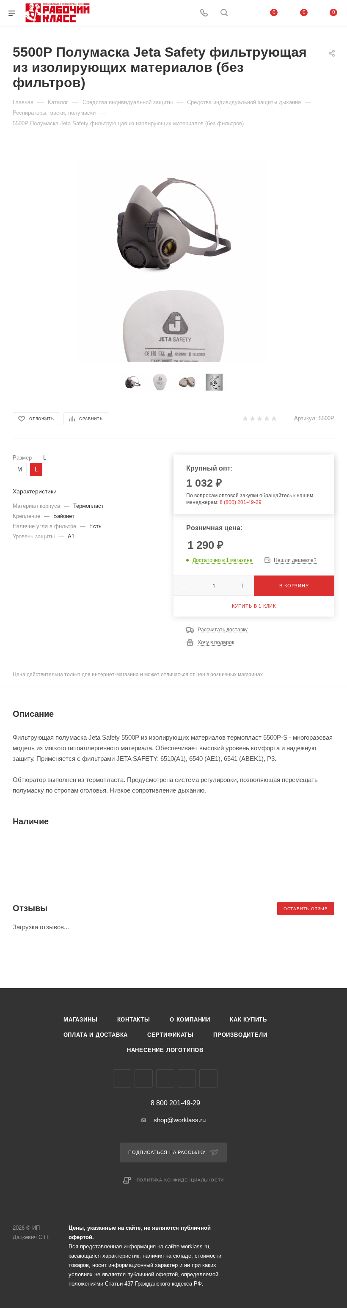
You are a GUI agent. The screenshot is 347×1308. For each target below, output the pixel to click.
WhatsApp (187, 1078)
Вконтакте (122, 1078)
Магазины (80, 1019)
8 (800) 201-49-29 (241, 502)
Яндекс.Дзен (208, 1078)
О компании (190, 1019)
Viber (165, 1078)
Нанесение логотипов (165, 1050)
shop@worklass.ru (180, 1120)
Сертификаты (170, 1035)
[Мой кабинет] (244, 13)
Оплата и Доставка (95, 1035)
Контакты (133, 1019)
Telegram (144, 1078)
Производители (240, 1035)
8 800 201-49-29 (175, 1103)
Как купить (248, 1019)
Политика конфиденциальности (180, 1180)
